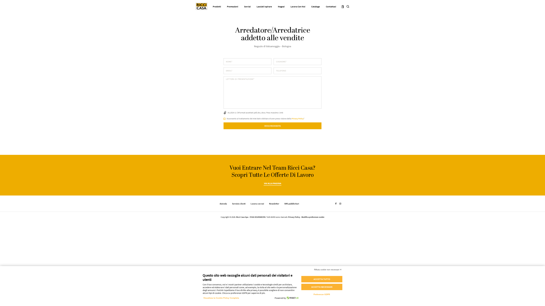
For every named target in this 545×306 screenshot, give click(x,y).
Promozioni (232, 6)
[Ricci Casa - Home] (201, 6)
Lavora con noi (298, 6)
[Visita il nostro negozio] (343, 6)
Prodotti (217, 6)
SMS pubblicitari (291, 203)
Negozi (281, 6)
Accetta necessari (321, 287)
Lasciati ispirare (264, 6)
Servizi (247, 6)
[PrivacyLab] (292, 298)
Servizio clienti (239, 203)
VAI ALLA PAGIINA (272, 183)
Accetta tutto (322, 279)
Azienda (223, 203)
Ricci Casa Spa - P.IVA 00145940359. (251, 217)
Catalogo (315, 6)
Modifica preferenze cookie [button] (312, 217)
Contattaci (331, 6)
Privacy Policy (298, 118)
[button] (348, 6)
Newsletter (274, 203)
